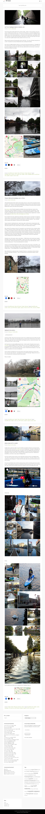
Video (23, 706)
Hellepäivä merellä (7, 756)
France (36, 771)
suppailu (8, 175)
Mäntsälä (37, 782)
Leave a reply (16, 175)
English (16, 173)
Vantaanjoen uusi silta (7, 737)
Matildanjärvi (33, 780)
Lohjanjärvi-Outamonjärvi (10, 771)
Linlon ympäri (6, 730)
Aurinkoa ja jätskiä (7, 733)
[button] (12, 55)
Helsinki (35, 773)
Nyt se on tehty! (6, 726)
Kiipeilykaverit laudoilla (7, 752)
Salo (25, 786)
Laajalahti (30, 778)
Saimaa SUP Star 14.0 (7, 725)
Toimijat (26, 173)
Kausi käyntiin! (6, 762)
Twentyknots (29, 793)
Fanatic (27, 771)
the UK (28, 307)
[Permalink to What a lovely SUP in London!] (22, 433)
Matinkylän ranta (27, 782)
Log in (5, 802)
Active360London (11, 173)
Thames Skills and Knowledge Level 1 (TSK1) (15, 198)
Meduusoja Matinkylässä (8, 739)
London (26, 174)
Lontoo (9, 307)
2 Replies (38, 307)
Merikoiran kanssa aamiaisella (9, 759)
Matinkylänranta (33, 782)
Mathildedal (27, 780)
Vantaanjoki (25, 795)
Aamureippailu (6, 755)
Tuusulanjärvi (6, 746)
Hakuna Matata (30, 773)
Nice (39, 782)
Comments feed (6, 804)
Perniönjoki (32, 783)
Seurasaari (28, 786)
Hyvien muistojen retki (7, 744)
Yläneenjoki (6, 745)
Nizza (25, 783)
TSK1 (31, 307)
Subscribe (27, 733)
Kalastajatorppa (28, 776)
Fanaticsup (32, 771)
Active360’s (6, 345)
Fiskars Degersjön (7, 749)
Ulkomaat (29, 173)
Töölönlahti (35, 793)
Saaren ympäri (6, 740)
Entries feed (6, 803)
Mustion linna (6, 750)
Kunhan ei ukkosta (7, 731)
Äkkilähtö (5, 727)
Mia (15, 28)
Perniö (28, 783)
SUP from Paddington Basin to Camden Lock (14, 27)
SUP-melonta (14, 307)
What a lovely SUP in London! (11, 443)
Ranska (36, 783)
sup (35, 174)
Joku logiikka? (6, 751)
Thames (25, 307)
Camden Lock (13, 174)
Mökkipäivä (6, 743)
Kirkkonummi (37, 776)
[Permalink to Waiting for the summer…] (22, 320)
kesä (34, 776)
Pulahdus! (5, 732)
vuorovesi (34, 307)
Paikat (19, 173)
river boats (11, 708)
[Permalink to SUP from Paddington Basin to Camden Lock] (22, 17)
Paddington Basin (31, 174)
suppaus (11, 175)
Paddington (7, 708)
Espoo (36, 769)
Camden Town (18, 174)
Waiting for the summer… (10, 330)
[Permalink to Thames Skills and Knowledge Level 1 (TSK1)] (22, 188)
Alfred (30, 769)
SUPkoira (25, 791)
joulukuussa (8, 209)
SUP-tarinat (22, 173)
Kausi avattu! (6, 738)
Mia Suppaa (8, 0)
